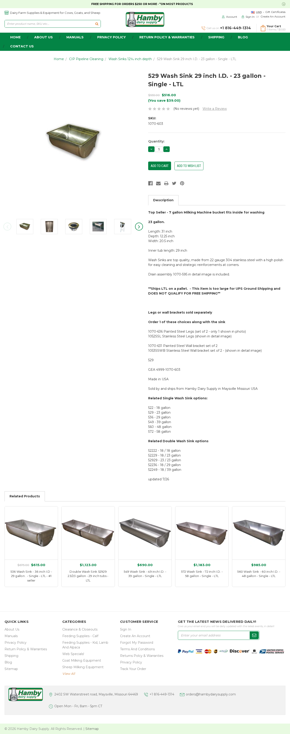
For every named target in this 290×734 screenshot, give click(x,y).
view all (68, 674)
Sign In (125, 629)
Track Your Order (133, 669)
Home (59, 59)
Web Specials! (73, 654)
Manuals (75, 37)
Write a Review (215, 109)
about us (43, 37)
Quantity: (156, 141)
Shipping (216, 37)
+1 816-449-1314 (162, 694)
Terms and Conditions (137, 649)
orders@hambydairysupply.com (211, 694)
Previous (7, 227)
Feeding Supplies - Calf (80, 636)
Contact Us (22, 46)
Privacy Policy (111, 37)
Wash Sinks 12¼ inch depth (130, 59)
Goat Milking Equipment (81, 660)
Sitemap (11, 669)
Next (139, 227)
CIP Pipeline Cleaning (86, 59)
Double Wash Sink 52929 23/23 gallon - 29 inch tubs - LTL (88, 576)
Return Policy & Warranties (167, 37)
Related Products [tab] (25, 496)
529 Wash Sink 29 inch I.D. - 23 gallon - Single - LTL (196, 59)
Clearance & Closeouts (79, 629)
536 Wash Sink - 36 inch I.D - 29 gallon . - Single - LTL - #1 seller (31, 576)
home (15, 37)
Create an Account (273, 16)
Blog (243, 37)
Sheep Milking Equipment (83, 667)
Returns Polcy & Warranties (141, 656)
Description (163, 200)
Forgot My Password (136, 643)
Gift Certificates (275, 12)
